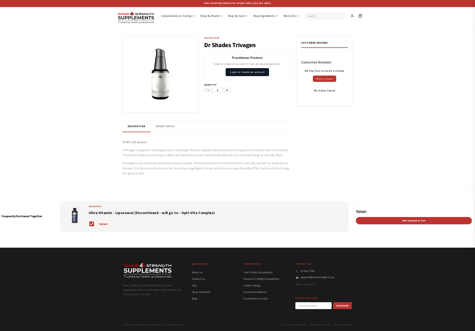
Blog (194, 298)
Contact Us (198, 279)
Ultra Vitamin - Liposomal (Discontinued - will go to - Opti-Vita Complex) (152, 212)
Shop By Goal (236, 16)
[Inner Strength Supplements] (136, 16)
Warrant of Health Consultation (261, 279)
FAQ (194, 285)
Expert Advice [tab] (165, 126)
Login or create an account (247, 72)
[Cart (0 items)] (360, 16)
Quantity (210, 84)
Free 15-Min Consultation (258, 272)
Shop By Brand (209, 16)
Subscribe (342, 305)
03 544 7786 (308, 271)
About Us (197, 272)
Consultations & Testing (176, 16)
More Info (290, 16)
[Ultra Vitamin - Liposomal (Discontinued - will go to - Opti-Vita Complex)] (75, 225)
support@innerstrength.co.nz (317, 277)
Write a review (324, 79)
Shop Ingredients (264, 16)
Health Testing (252, 285)
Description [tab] (136, 126)
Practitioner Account (255, 298)
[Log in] (352, 16)
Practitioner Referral (255, 292)
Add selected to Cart (413, 220)
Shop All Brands (201, 292)
